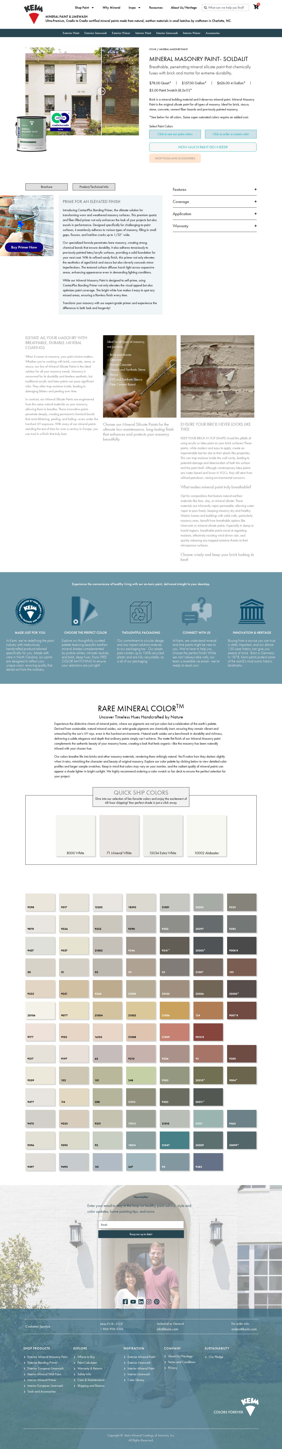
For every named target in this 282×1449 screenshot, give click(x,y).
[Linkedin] (141, 1302)
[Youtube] (133, 1302)
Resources (156, 8)
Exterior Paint (71, 33)
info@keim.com (167, 1329)
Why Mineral (111, 8)
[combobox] (225, 7)
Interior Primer (191, 33)
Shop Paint (82, 8)
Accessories (212, 33)
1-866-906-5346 (111, 1329)
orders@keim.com (244, 1329)
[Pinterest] (157, 1302)
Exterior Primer (121, 33)
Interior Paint (143, 33)
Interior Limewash (167, 33)
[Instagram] (149, 1302)
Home (152, 49)
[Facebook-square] (125, 1302)
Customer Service (37, 1326)
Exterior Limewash (95, 33)
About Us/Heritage (184, 8)
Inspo (132, 8)
